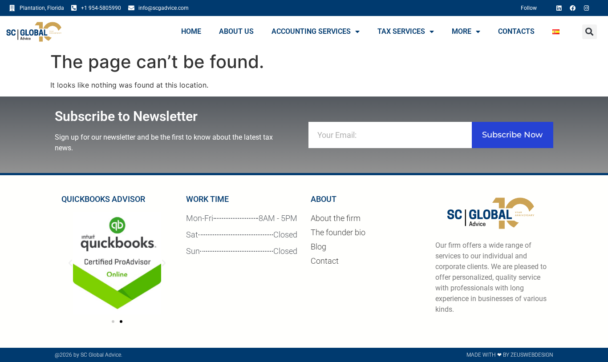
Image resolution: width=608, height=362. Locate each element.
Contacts (516, 31)
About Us (236, 31)
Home (191, 31)
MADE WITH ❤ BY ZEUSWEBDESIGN (509, 355)
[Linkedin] (558, 8)
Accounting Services (311, 31)
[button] (589, 31)
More (461, 31)
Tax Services (401, 31)
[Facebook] (572, 8)
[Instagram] (586, 8)
